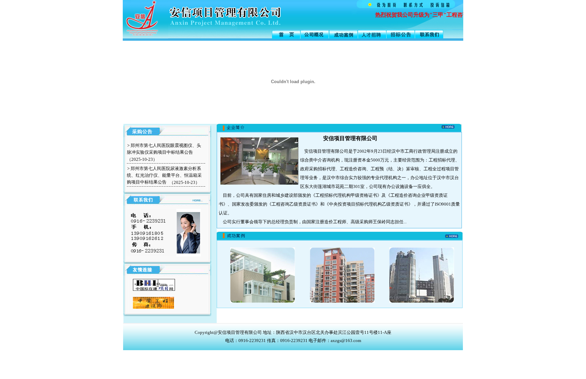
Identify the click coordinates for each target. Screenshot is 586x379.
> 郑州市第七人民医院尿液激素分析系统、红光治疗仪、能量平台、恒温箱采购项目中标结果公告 (164, 175)
